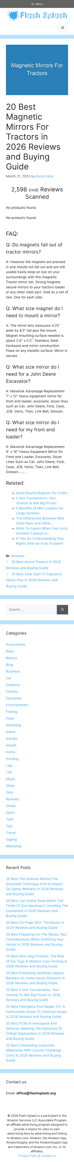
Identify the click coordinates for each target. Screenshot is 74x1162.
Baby (10, 651)
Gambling (13, 725)
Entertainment (17, 705)
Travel (11, 833)
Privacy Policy (28, 1156)
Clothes (12, 692)
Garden (12, 739)
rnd (33, 189)
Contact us (48, 1156)
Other (10, 786)
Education (14, 698)
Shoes (11, 806)
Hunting (12, 759)
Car (8, 678)
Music (10, 779)
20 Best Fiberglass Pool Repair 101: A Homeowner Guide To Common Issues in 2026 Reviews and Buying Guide (36, 1012)
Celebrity (13, 685)
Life (9, 772)
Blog (9, 665)
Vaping (11, 839)
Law (9, 765)
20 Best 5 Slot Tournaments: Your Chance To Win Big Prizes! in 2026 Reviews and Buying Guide (33, 995)
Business (13, 671)
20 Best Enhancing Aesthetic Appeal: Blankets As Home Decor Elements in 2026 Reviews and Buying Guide (35, 978)
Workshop (14, 846)
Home (10, 752)
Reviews (17, 556)
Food (10, 718)
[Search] (62, 609)
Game (10, 732)
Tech (10, 819)
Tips (9, 826)
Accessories (15, 644)
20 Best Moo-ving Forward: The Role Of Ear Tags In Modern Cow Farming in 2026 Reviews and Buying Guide (36, 961)
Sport (10, 813)
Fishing (11, 712)
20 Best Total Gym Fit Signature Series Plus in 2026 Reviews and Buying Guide (34, 580)
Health (11, 745)
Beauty (11, 658)
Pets (9, 792)
